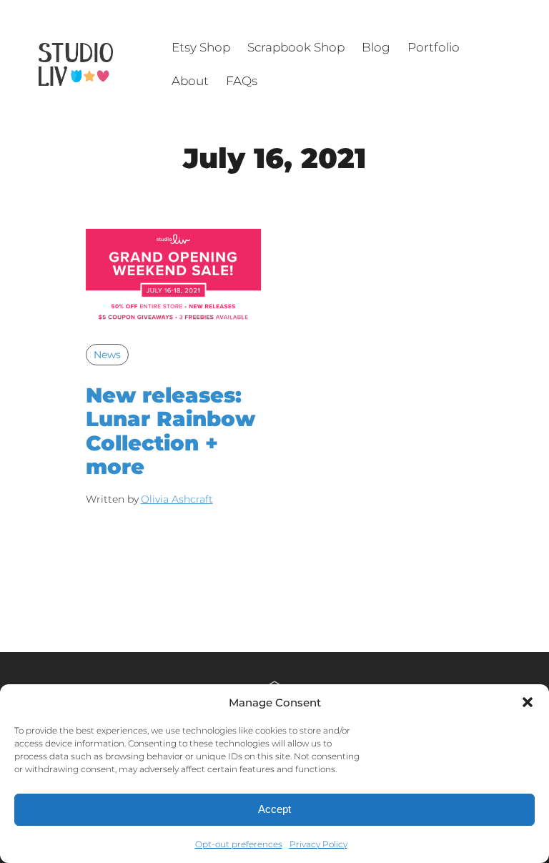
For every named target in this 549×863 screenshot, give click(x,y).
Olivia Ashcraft (177, 499)
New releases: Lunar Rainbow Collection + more (170, 430)
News (107, 354)
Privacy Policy (318, 844)
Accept (274, 809)
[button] (527, 702)
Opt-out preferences (238, 844)
